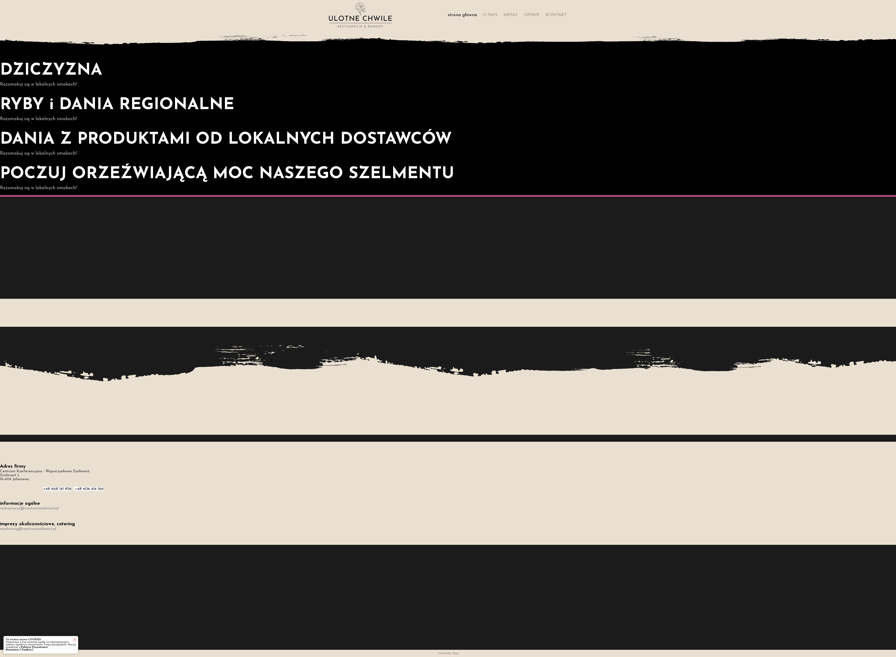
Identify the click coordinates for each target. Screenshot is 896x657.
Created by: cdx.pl (448, 653)
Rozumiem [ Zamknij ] (19, 650)
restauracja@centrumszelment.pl (29, 508)
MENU (511, 15)
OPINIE (531, 15)
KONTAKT (556, 15)
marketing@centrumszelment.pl (28, 529)
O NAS (490, 15)
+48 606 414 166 (89, 489)
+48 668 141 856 (57, 489)
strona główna (462, 15)
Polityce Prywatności (34, 647)
